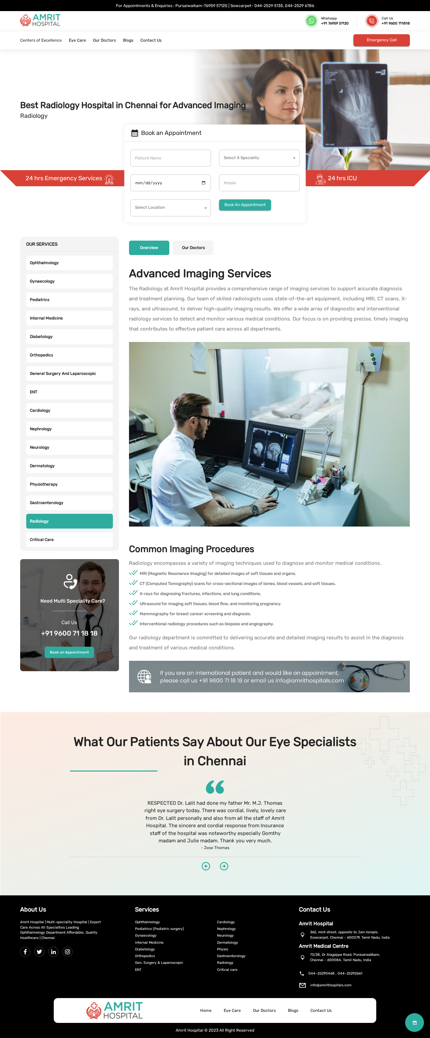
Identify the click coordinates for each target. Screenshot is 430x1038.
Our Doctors (193, 247)
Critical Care (42, 539)
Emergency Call (382, 40)
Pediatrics (39, 299)
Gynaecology (42, 281)
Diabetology (41, 336)
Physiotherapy (44, 484)
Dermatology (42, 465)
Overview (149, 247)
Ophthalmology (44, 262)
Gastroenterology (46, 502)
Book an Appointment (245, 204)
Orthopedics (41, 355)
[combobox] (259, 158)
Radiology (39, 521)
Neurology (39, 447)
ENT (33, 392)
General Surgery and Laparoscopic (63, 373)
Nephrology (41, 429)
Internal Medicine (46, 318)
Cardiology (40, 410)
